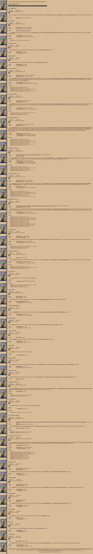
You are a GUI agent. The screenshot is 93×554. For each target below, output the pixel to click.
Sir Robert (39, 426)
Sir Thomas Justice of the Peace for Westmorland (71, 127)
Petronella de (21, 448)
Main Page (10, 5)
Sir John (46, 103)
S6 (11, 196)
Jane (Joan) (26, 426)
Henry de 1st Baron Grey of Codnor (56, 364)
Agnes (63, 471)
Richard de (20, 367)
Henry (18, 27)
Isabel (80, 78)
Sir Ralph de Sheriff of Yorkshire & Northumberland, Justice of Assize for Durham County (35, 205)
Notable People (29, 5)
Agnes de (53, 442)
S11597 (12, 40)
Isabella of (16, 184)
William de (42, 364)
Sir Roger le (20, 443)
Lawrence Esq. (70, 78)
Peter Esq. (61, 14)
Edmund (55, 471)
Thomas (20, 474)
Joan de (50, 388)
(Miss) (45, 49)
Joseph (20, 36)
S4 (11, 88)
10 (56, 205)
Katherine (21, 237)
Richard (19, 468)
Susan (19, 469)
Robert (18, 378)
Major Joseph (48, 32)
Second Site (48, 552)
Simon (19, 296)
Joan (18, 389)
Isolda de (70, 364)
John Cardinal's (45, 552)
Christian (71, 14)
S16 (11, 89)
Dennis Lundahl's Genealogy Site (41, 5)
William (41, 62)
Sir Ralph (19, 75)
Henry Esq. (21, 83)
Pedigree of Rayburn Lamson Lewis (23, 30)
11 (57, 205)
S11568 (12, 395)
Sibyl (20, 65)
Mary (50, 14)
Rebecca (19, 28)
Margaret (19, 76)
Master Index (21, 5)
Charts (25, 5)
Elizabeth (19, 181)
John (18, 236)
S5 (11, 87)
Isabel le (19, 447)
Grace (56, 78)
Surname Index (15, 5)
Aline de (48, 426)
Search (33, 5)
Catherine (19, 297)
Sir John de (65, 442)
